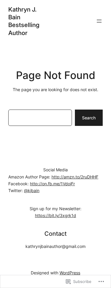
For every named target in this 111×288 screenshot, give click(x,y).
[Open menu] (99, 21)
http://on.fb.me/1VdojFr (52, 183)
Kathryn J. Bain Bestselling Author (23, 21)
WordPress (69, 272)
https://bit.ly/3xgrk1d (55, 215)
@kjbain (31, 190)
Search (89, 117)
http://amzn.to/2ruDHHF (75, 176)
